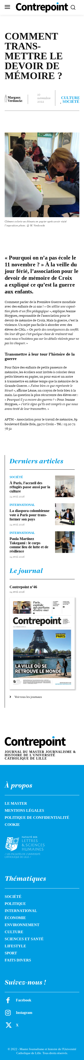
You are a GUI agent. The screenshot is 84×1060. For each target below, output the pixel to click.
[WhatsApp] (56, 120)
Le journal (26, 570)
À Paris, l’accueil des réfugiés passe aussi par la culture (30, 487)
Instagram (24, 1013)
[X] (34, 120)
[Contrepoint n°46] (42, 643)
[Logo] (29, 847)
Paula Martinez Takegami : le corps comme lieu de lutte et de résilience (29, 545)
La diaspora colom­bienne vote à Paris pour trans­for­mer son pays (29, 515)
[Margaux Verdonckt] (6, 99)
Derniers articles (36, 460)
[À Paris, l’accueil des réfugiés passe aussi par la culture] (65, 486)
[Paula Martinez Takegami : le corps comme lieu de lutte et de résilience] (65, 542)
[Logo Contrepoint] (42, 7)
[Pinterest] (45, 120)
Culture (70, 98)
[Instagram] (8, 1012)
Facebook (23, 1000)
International (22, 504)
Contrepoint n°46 (23, 587)
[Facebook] (24, 120)
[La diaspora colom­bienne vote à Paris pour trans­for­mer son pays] (65, 514)
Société (71, 102)
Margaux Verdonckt (15, 99)
